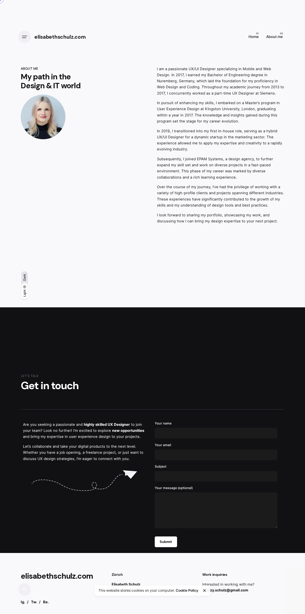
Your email (163, 445)
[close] (204, 590)
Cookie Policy (187, 590)
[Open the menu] (24, 37)
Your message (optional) (174, 488)
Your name (163, 423)
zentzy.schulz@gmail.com (225, 590)
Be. (46, 602)
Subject (160, 466)
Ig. (23, 602)
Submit (166, 542)
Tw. (34, 602)
